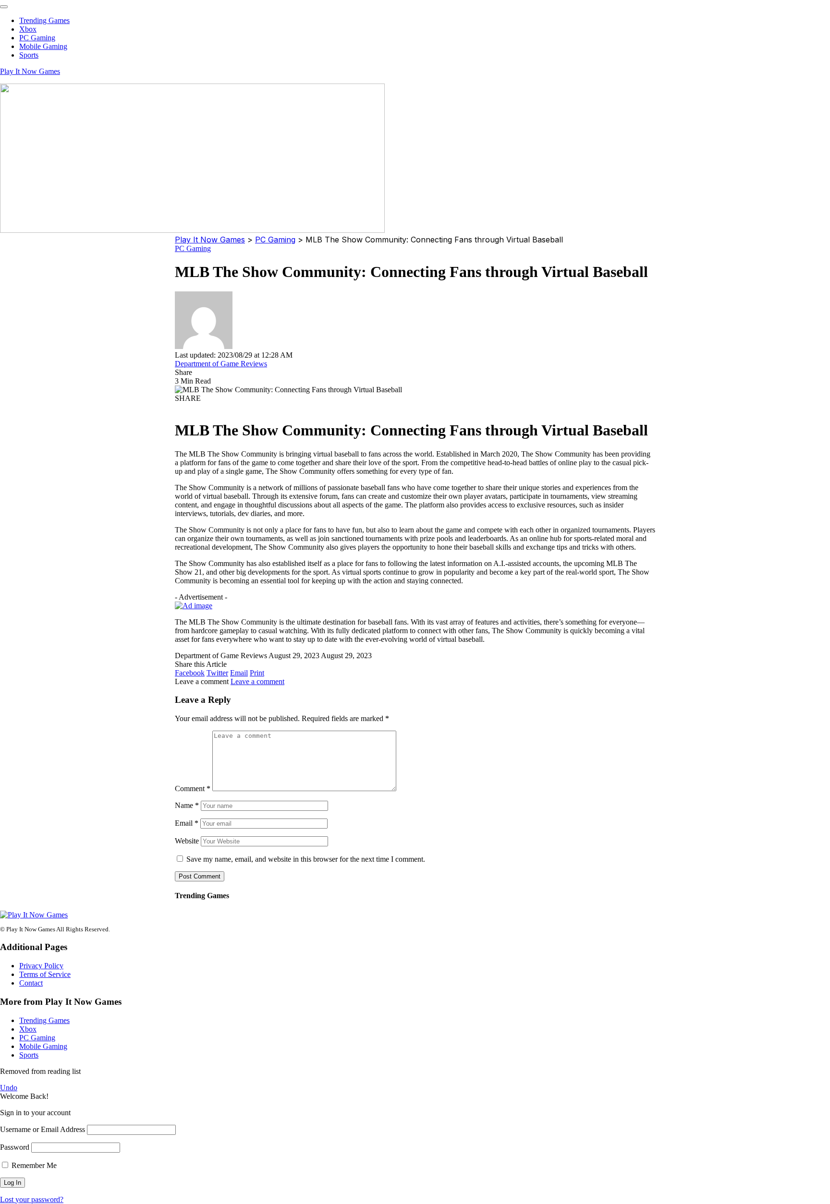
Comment (192, 788)
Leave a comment (257, 681)
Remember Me (33, 1165)
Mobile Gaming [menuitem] (43, 46)
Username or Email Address (42, 1129)
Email (186, 823)
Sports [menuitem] (28, 55)
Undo (8, 1088)
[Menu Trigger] (4, 6)
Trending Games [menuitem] (44, 20)
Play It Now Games (30, 71)
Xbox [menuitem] (28, 29)
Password (14, 1147)
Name (187, 805)
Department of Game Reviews (221, 364)
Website (187, 841)
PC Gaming (193, 248)
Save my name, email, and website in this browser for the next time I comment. (305, 859)
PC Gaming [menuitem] (37, 38)
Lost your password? (31, 1199)
